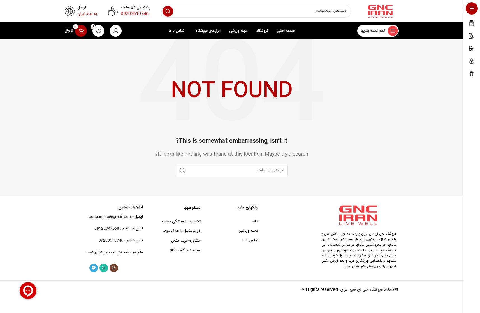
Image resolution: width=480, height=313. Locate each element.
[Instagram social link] (114, 268)
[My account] (115, 30)
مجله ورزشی (248, 231)
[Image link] (359, 215)
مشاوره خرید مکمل (186, 240)
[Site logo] (380, 11)
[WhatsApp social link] (103, 268)
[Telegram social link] (93, 268)
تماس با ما (250, 240)
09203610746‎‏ (135, 13)
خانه (255, 221)
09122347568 (106, 228)
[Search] (168, 11)
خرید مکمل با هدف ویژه (182, 231)
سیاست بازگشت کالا (185, 250)
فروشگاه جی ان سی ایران (361, 289)
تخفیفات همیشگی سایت (181, 221)
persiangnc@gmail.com (110, 217)
